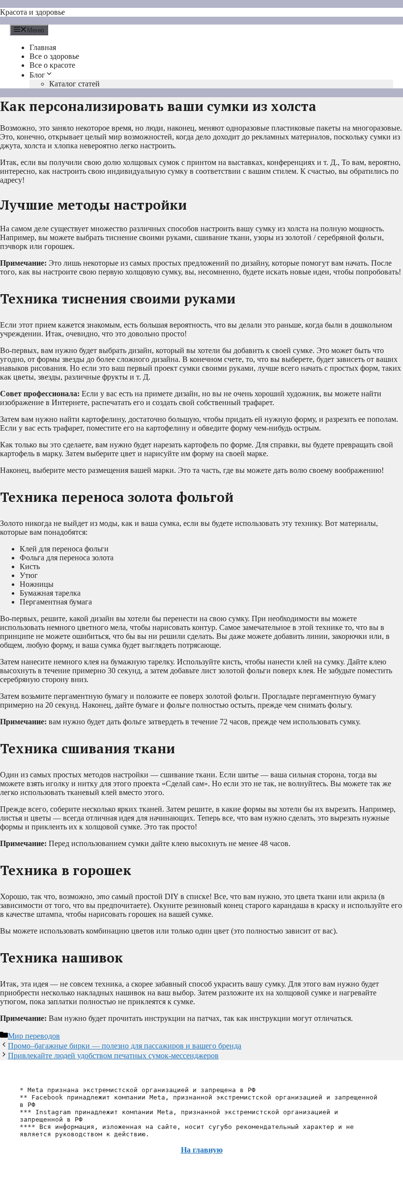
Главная (42, 47)
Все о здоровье (54, 56)
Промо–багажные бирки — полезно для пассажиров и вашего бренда (124, 1046)
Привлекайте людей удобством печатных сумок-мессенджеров (113, 1055)
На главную (202, 1150)
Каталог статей (74, 84)
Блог (37, 75)
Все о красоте (52, 65)
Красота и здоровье (32, 12)
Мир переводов (34, 1036)
